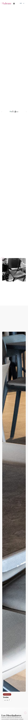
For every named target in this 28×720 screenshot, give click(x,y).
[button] (2, 111)
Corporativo (7, 694)
